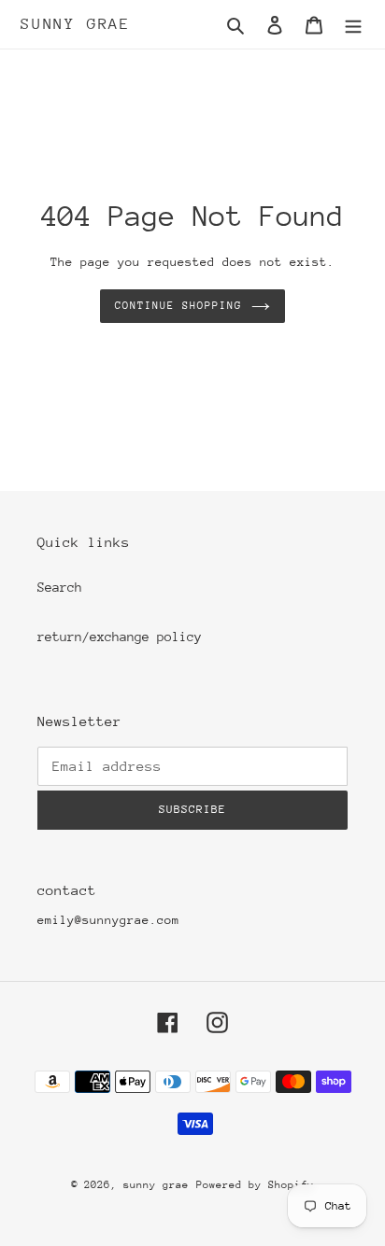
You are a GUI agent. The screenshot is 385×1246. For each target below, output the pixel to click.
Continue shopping (178, 306)
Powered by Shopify (255, 1185)
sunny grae (76, 24)
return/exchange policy (119, 636)
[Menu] (353, 25)
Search (59, 587)
